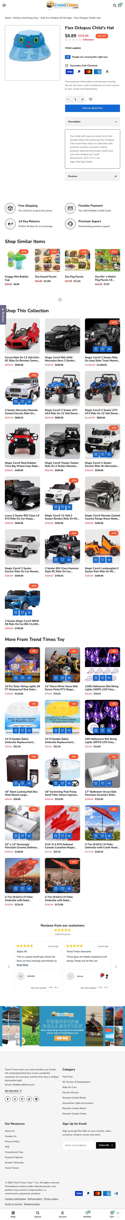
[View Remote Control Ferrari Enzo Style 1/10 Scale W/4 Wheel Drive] (54, 976)
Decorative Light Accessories (77, 1103)
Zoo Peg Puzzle (74, 276)
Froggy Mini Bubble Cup (16, 278)
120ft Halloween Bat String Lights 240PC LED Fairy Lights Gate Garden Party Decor (101, 688)
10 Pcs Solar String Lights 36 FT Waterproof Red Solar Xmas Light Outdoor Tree (22, 688)
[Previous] (9, 967)
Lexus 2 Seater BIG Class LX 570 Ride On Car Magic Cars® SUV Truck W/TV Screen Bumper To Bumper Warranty (22, 517)
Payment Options (14, 1157)
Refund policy (35, 1198)
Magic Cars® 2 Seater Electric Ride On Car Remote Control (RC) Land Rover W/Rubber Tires (22, 570)
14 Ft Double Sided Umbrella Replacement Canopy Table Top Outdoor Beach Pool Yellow (61, 741)
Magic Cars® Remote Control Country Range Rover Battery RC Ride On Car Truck (102, 517)
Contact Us (11, 1136)
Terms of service (13, 1204)
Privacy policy (51, 1198)
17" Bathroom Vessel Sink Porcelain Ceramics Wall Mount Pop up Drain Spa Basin (100, 793)
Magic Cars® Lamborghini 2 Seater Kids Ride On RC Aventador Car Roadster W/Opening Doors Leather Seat (102, 570)
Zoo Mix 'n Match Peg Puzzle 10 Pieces (105, 278)
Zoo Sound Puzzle (45, 276)
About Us (10, 1130)
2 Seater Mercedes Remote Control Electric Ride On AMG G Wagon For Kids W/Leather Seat (21, 412)
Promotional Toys (14, 1152)
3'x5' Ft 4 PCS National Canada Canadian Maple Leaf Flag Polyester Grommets (60, 846)
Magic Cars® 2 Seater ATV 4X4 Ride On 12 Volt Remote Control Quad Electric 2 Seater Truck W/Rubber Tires (62, 412)
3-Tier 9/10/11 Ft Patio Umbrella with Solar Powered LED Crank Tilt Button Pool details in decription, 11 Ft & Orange (21, 899)
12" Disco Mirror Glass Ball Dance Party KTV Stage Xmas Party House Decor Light (61, 688)
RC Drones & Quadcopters (76, 1081)
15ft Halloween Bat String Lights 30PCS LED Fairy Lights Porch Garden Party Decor (101, 741)
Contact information (15, 1198)
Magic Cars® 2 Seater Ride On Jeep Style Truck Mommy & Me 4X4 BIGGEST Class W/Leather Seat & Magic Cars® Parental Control (102, 359)
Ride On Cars (69, 1087)
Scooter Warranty (14, 1162)
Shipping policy (32, 1204)
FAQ (7, 1146)
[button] (79, 40)
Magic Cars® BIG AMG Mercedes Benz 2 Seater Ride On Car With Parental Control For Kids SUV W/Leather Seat (61, 359)
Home (8, 17)
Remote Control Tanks (74, 1113)
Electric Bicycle (70, 1092)
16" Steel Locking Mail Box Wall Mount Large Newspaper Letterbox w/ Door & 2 (21, 793)
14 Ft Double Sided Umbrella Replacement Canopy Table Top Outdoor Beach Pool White (21, 741)
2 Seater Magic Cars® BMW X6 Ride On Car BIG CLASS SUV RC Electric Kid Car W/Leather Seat (22, 623)
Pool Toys (67, 1076)
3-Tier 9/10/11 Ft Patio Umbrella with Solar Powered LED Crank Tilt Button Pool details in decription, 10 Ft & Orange (61, 899)
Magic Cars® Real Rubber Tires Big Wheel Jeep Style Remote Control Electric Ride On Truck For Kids (22, 464)
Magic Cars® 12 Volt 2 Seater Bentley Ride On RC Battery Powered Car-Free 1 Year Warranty (62, 517)
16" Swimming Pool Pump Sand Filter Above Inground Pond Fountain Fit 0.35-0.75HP (61, 793)
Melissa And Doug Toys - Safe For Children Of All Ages (42, 17)
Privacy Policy (12, 1141)
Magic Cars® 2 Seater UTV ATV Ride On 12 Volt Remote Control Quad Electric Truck (102, 412)
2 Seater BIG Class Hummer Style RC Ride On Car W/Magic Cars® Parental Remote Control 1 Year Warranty (62, 570)
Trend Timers (12, 1167)
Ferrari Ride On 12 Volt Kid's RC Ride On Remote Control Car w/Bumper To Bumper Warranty (22, 359)
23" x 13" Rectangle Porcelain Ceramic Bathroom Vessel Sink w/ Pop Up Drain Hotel (22, 846)
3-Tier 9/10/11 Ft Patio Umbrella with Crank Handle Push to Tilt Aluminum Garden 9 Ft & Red (102, 846)
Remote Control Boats (74, 1097)
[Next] (116, 967)
